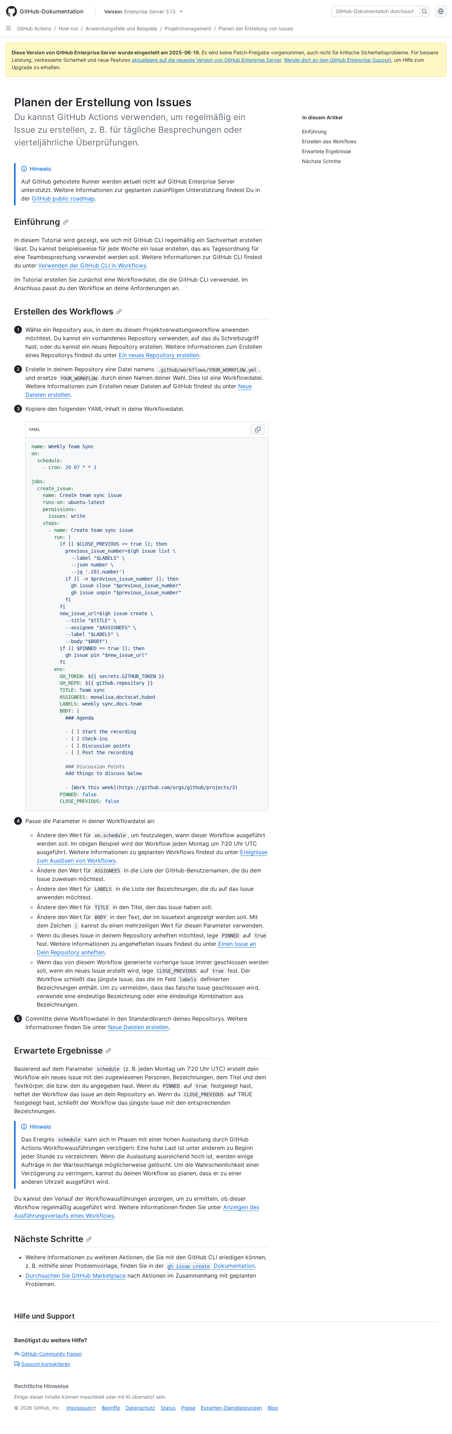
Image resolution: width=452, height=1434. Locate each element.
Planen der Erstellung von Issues (256, 28)
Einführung (37, 222)
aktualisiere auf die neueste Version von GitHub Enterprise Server (206, 60)
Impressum (79, 1408)
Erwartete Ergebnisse (58, 1050)
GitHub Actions (34, 28)
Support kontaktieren (45, 1364)
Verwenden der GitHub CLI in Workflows (92, 265)
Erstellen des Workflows (63, 311)
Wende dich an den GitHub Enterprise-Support (337, 60)
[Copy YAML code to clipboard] (257, 429)
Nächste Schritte (48, 1239)
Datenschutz (140, 1408)
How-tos (68, 28)
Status (168, 1408)
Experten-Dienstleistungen (231, 1408)
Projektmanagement (188, 28)
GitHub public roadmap (63, 198)
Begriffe (111, 1408)
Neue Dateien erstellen (138, 1027)
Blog (273, 1408)
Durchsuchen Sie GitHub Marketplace (75, 1275)
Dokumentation (210, 1265)
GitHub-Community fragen (51, 1354)
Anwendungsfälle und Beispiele (121, 28)
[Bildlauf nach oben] (436, 1418)
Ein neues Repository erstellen (159, 355)
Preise (188, 1408)
